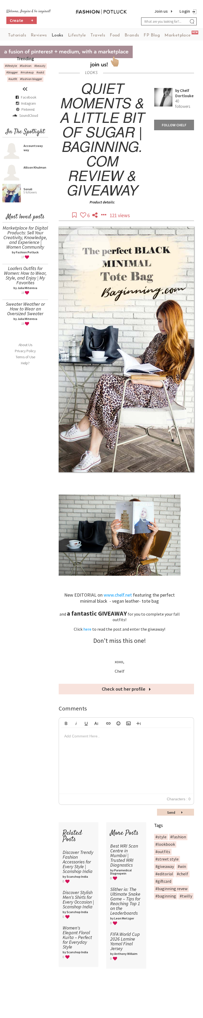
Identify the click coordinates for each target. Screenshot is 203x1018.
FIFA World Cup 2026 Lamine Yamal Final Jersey (125, 941)
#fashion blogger (31, 79)
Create (22, 20)
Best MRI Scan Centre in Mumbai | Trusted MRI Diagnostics (124, 855)
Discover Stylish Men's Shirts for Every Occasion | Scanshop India (78, 899)
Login (184, 11)
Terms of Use (25, 357)
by (177, 90)
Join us (161, 11)
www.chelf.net (118, 595)
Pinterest (28, 109)
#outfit (12, 79)
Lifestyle (77, 35)
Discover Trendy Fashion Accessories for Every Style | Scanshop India (78, 861)
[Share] (95, 215)
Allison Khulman (35, 167)
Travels (97, 35)
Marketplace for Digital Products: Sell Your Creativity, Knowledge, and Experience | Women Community (25, 237)
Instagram (28, 103)
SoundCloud (28, 115)
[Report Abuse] (104, 215)
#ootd (40, 72)
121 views (120, 215)
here (87, 629)
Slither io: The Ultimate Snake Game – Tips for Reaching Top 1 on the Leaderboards (125, 901)
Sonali (28, 189)
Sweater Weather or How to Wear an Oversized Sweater (25, 309)
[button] (66, 723)
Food (115, 35)
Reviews (39, 35)
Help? (25, 363)
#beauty (39, 66)
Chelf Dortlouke (184, 93)
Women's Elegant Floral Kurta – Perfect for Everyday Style (77, 937)
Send (171, 812)
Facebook (28, 97)
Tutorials (17, 35)
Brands (131, 35)
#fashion (25, 66)
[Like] (83, 215)
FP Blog (152, 35)
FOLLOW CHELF (174, 125)
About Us (25, 344)
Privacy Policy (25, 350)
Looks (57, 35)
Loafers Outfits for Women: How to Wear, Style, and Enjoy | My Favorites (25, 275)
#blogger (12, 72)
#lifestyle (11, 66)
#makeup (27, 72)
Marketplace (177, 35)
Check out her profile (124, 689)
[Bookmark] (74, 215)
